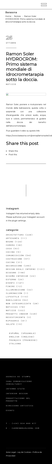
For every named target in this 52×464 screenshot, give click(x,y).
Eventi (10, 283)
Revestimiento (15, 317)
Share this (13, 151)
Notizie (17, 16)
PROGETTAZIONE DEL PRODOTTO (18, 399)
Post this (13, 154)
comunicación (15, 255)
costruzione (14, 259)
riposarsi (12, 321)
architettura (15, 235)
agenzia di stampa (18, 376)
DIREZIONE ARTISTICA (20, 405)
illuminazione (15, 290)
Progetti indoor (17, 314)
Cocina (10, 252)
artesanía (12, 238)
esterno (11, 280)
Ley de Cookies (24, 452)
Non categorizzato (18, 304)
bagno (9, 242)
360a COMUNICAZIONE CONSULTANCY (19, 382)
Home (8, 16)
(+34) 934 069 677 (24, 423)
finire (10, 286)
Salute (10, 324)
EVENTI (10, 410)
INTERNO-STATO (15, 389)
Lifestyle (12, 297)
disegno (11, 273)
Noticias (12, 307)
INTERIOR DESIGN (17, 393)
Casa (9, 249)
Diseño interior (17, 276)
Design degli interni (21, 269)
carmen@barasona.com (25, 428)
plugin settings (19, 220)
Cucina (10, 262)
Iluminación (14, 293)
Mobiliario (13, 300)
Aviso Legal (11, 452)
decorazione (14, 266)
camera (10, 245)
